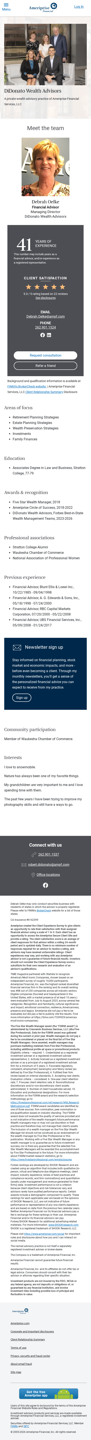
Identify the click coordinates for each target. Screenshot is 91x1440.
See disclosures (46, 298)
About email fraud (21, 1363)
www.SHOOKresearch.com (63, 1224)
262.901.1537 (48, 855)
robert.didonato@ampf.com (48, 865)
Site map (16, 1372)
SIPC (26, 1426)
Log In (79, 7)
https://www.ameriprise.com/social (44, 1233)
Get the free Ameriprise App (48, 1393)
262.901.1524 (45, 327)
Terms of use (18, 1347)
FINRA (14, 1426)
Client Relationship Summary (44, 392)
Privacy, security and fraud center (30, 1355)
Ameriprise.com (20, 1323)
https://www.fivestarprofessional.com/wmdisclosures (41, 1159)
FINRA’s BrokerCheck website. (27, 386)
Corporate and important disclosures (32, 1331)
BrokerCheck (44, 910)
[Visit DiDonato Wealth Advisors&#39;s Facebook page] (45, 885)
